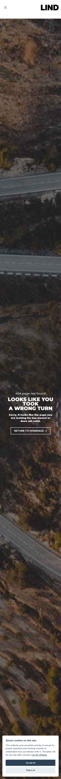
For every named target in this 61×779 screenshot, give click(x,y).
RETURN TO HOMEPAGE (29, 430)
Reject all (30, 770)
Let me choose (39, 755)
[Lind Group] (50, 7)
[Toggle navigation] (5, 7)
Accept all (30, 763)
